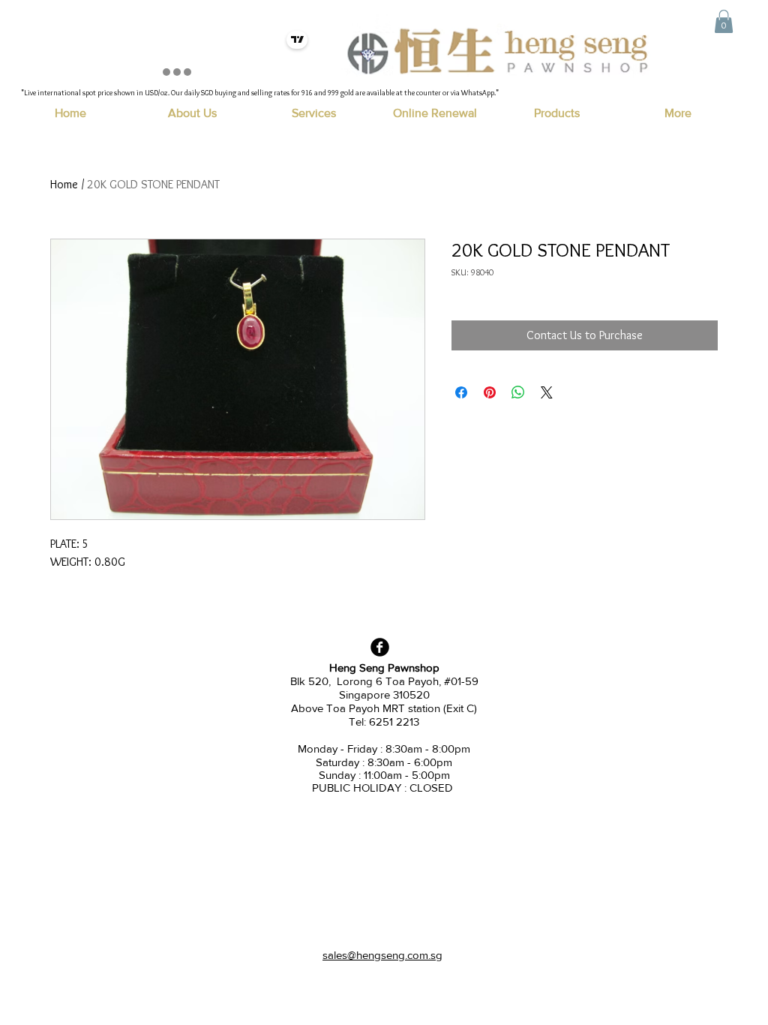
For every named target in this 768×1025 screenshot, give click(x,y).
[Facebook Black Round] (379, 647)
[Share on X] (547, 392)
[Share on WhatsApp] (518, 392)
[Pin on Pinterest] (490, 392)
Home (64, 184)
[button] (724, 21)
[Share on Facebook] (461, 392)
